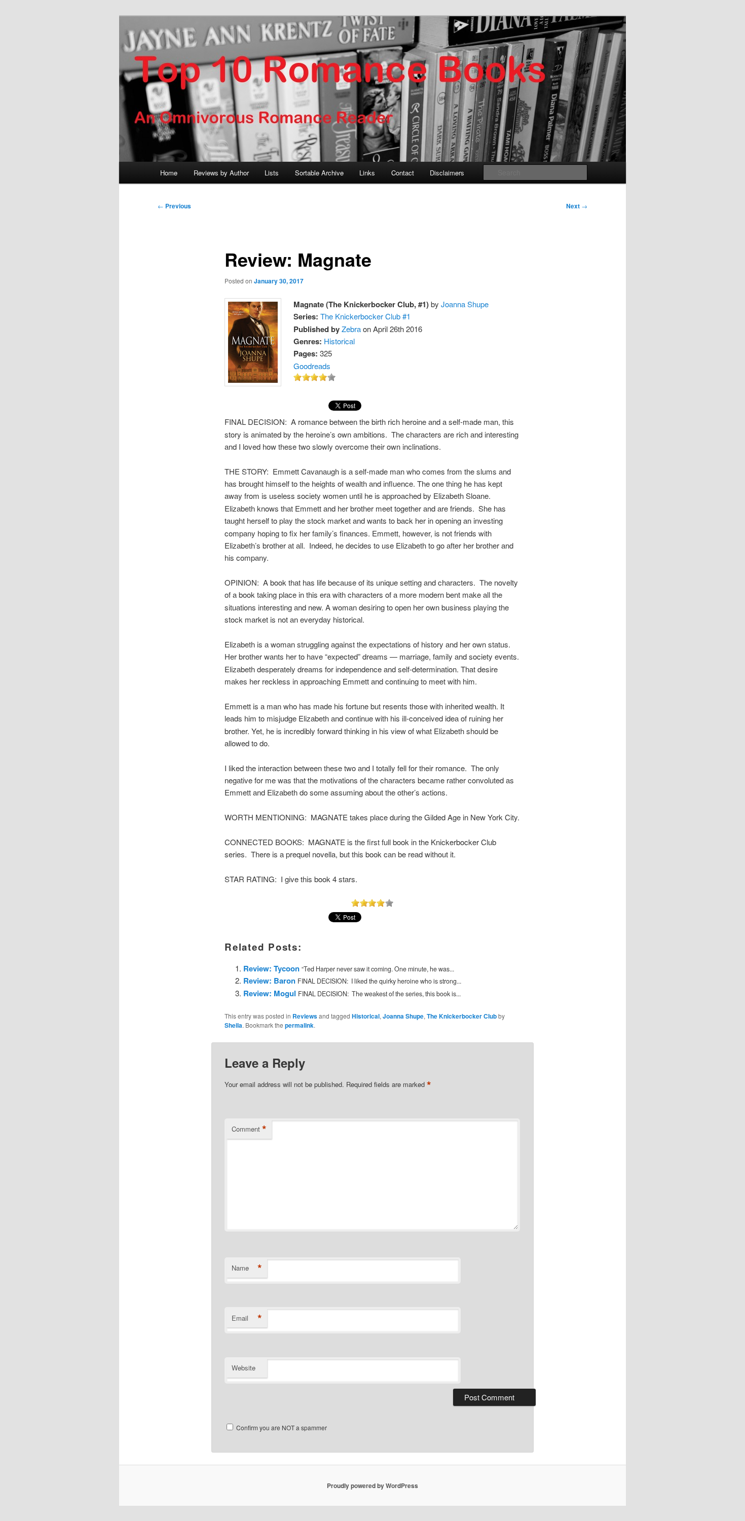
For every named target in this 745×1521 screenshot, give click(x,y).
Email (247, 1318)
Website (243, 1367)
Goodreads (311, 365)
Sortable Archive (319, 172)
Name (247, 1268)
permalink (299, 1025)
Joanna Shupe (465, 304)
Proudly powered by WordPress (372, 1485)
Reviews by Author (221, 172)
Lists (272, 172)
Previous (174, 205)
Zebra (351, 328)
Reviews (304, 1016)
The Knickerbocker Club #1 (365, 316)
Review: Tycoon (271, 968)
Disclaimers (447, 172)
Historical (339, 341)
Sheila (233, 1025)
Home (168, 172)
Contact (402, 172)
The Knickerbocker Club (462, 1016)
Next (576, 205)
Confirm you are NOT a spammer (281, 1427)
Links (367, 172)
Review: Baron (269, 980)
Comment (249, 1129)
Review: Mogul (269, 993)
